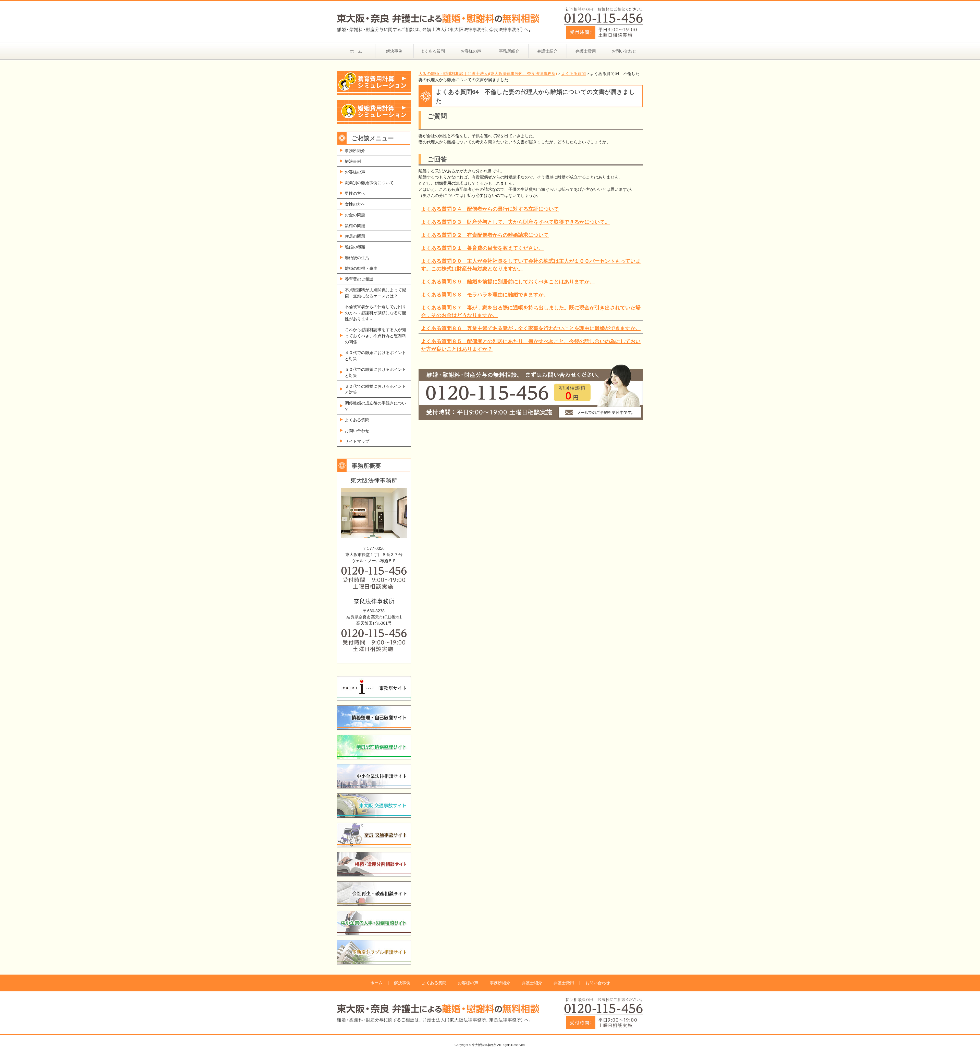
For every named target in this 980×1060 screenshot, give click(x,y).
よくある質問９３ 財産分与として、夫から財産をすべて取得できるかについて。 (515, 222)
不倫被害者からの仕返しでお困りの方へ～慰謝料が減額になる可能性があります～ (375, 313)
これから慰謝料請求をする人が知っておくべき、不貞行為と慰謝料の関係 (375, 335)
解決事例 (394, 51)
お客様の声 (471, 51)
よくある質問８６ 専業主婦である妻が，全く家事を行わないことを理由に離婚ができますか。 (531, 328)
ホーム (356, 51)
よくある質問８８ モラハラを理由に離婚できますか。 (485, 294)
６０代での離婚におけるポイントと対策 (375, 389)
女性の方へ (355, 204)
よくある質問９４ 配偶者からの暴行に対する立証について (490, 209)
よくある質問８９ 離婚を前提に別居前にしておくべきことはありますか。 (508, 281)
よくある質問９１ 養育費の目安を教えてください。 (482, 248)
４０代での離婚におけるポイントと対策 (375, 355)
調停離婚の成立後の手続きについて (375, 406)
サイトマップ (357, 441)
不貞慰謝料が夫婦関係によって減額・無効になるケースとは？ (375, 293)
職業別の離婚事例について (369, 183)
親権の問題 (355, 225)
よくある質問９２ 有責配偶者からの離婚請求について (485, 235)
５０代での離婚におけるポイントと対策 (375, 372)
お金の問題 (355, 215)
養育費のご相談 (359, 279)
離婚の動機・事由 (361, 268)
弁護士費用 (585, 51)
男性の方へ (355, 193)
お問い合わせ (624, 51)
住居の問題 (355, 236)
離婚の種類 (355, 247)
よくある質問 (432, 51)
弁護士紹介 (547, 51)
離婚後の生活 (357, 258)
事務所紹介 (509, 51)
